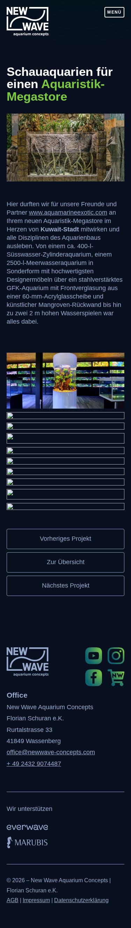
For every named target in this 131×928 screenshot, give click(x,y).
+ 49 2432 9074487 (34, 763)
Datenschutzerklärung (81, 900)
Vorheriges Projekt (65, 538)
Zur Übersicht (66, 562)
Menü (114, 12)
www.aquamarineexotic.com (68, 212)
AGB (13, 900)
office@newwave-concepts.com (51, 752)
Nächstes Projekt (65, 585)
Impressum (36, 900)
